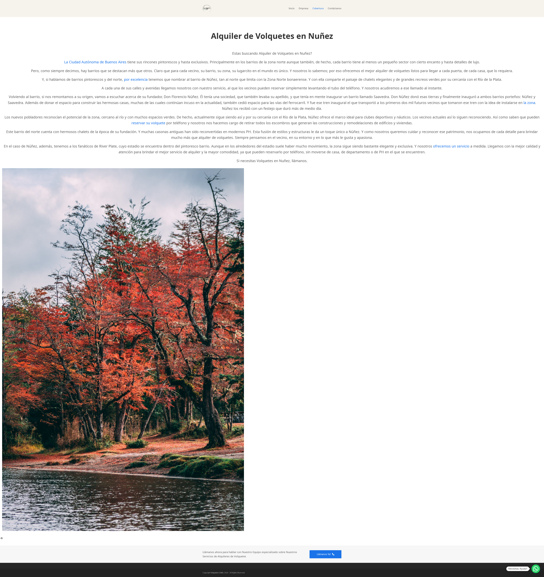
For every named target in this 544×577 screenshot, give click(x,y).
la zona (529, 102)
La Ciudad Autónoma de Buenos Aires (95, 62)
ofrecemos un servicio (451, 146)
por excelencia (136, 79)
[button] (536, 569)
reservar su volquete (148, 122)
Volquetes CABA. (217, 572)
